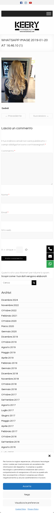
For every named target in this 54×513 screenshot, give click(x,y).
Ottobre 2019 (8, 342)
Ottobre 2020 (8, 321)
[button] (49, 455)
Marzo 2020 (7, 326)
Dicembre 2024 (9, 300)
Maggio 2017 (8, 421)
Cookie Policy (20, 509)
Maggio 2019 (8, 352)
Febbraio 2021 (9, 316)
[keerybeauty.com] (27, 27)
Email (4, 212)
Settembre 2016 (10, 442)
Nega (27, 494)
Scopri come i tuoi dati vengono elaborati (24, 276)
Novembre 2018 (10, 379)
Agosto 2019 (8, 347)
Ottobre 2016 (8, 436)
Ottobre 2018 (8, 384)
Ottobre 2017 (8, 394)
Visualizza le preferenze (27, 503)
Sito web (6, 230)
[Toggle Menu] (48, 13)
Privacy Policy (33, 509)
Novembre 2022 (10, 305)
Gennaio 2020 (9, 331)
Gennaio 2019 (9, 368)
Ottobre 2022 (8, 310)
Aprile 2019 (7, 358)
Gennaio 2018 (9, 389)
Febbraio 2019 (9, 363)
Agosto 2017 (8, 405)
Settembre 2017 (10, 400)
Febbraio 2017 (9, 431)
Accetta (27, 486)
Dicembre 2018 (9, 373)
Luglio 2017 (7, 410)
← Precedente (13, 116)
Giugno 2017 (8, 415)
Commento (8, 151)
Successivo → (41, 116)
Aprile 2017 (7, 426)
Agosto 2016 (8, 447)
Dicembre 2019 (9, 337)
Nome (5, 195)
